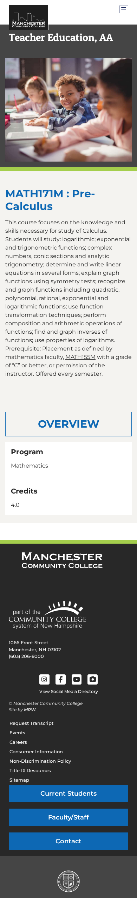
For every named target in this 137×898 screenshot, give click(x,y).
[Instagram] (44, 679)
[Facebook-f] (61, 679)
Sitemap (19, 780)
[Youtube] (77, 679)
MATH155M (80, 357)
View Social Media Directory (68, 691)
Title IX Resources (30, 770)
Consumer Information (36, 751)
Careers (18, 742)
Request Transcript (31, 723)
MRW (29, 709)
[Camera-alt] (92, 679)
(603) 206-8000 (26, 656)
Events (17, 732)
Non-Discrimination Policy (40, 761)
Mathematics (29, 465)
